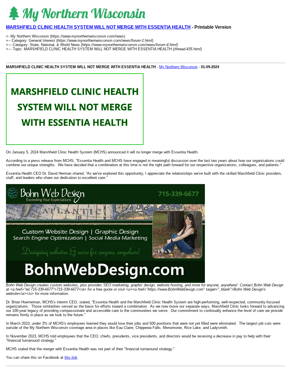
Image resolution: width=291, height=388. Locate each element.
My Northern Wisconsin (178, 67)
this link (71, 357)
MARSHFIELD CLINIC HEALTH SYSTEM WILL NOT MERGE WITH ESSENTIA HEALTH (98, 27)
